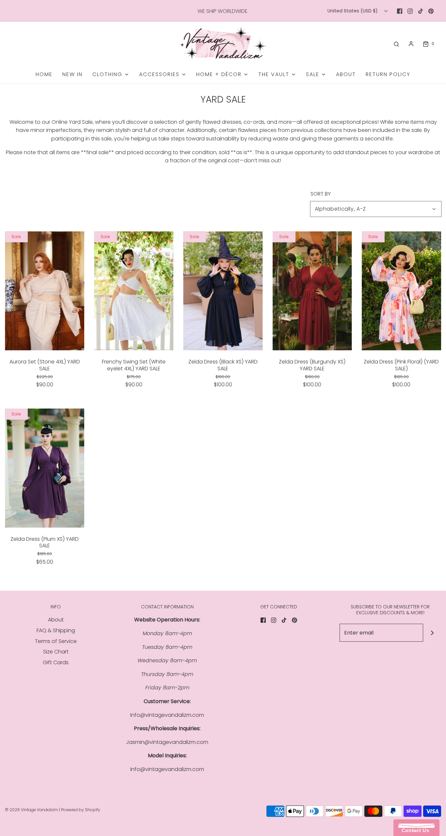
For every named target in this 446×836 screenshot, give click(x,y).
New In (72, 74)
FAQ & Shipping (56, 630)
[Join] (432, 633)
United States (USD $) (353, 11)
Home (44, 74)
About (346, 74)
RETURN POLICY (388, 74)
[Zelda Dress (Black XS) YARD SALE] (223, 290)
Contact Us (413, 830)
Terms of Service (56, 641)
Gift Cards (56, 662)
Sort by (321, 194)
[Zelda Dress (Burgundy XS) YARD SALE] (312, 290)
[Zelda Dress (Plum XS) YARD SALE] (44, 468)
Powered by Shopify (80, 809)
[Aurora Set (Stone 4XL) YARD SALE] (44, 290)
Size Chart (56, 651)
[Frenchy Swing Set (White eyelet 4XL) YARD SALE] (133, 290)
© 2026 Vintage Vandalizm (31, 809)
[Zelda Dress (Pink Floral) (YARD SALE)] (401, 290)
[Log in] (411, 44)
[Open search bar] (396, 43)
